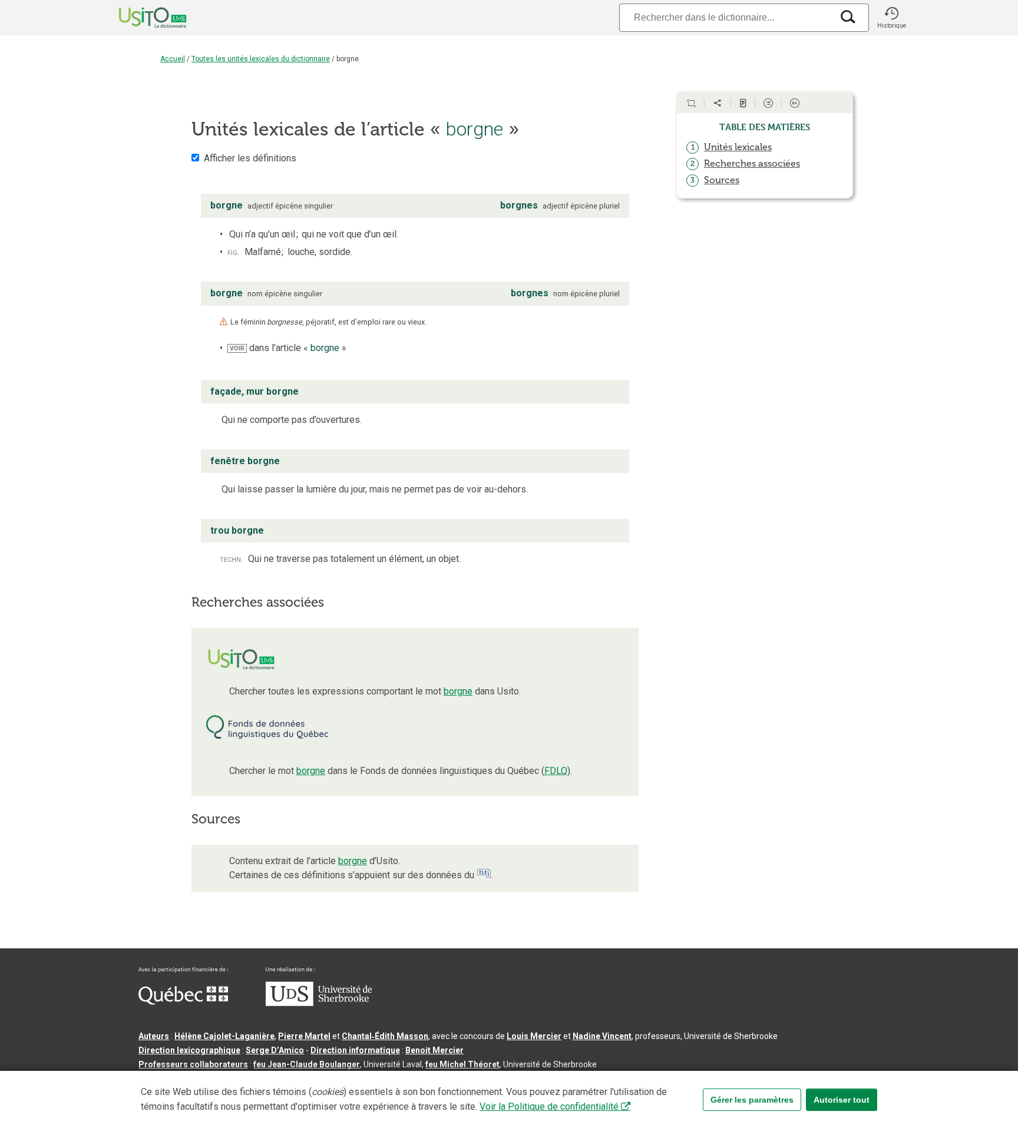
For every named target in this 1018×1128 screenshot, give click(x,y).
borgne (458, 691)
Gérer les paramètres (752, 1099)
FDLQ (555, 770)
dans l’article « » (288, 347)
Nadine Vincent (602, 1036)
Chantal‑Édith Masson (385, 1036)
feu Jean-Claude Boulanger (306, 1064)
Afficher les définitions (250, 158)
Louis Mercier (534, 1036)
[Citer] (691, 103)
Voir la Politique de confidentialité (549, 1106)
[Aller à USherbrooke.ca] (319, 1003)
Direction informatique (355, 1050)
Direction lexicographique (189, 1050)
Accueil (172, 59)
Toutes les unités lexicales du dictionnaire (260, 59)
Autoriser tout (842, 1099)
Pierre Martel (304, 1036)
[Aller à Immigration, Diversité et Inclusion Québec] (183, 1002)
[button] (891, 17)
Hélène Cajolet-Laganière (224, 1036)
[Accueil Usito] (139, 17)
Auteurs (153, 1036)
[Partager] (717, 103)
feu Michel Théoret (462, 1064)
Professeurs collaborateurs (193, 1064)
